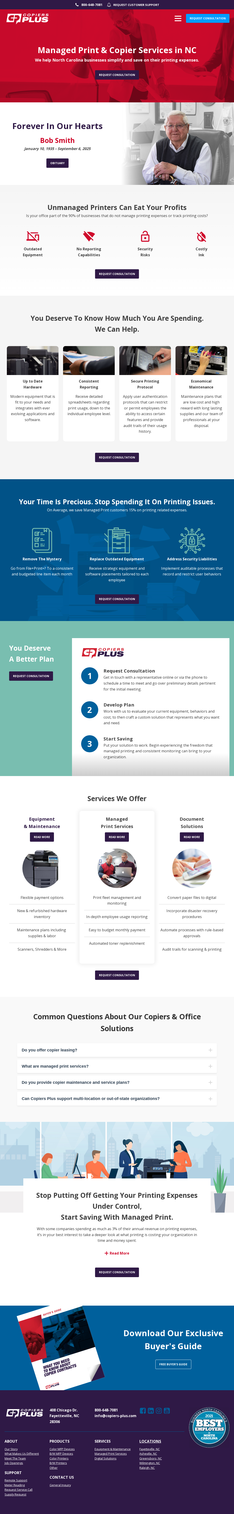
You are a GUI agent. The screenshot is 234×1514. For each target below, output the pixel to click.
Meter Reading (15, 1485)
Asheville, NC (148, 1454)
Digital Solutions (106, 1458)
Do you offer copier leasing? (49, 1050)
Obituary (57, 163)
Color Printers (59, 1458)
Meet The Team (15, 1458)
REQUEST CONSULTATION (117, 1272)
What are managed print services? (55, 1066)
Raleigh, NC (147, 1468)
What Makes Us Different (22, 1454)
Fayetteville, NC (149, 1449)
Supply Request (15, 1494)
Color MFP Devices (62, 1449)
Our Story (11, 1449)
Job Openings (14, 1463)
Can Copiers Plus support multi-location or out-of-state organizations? (91, 1098)
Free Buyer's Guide (173, 1364)
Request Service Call (18, 1490)
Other (54, 1468)
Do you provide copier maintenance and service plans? (76, 1082)
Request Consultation (208, 18)
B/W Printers (58, 1463)
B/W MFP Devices (61, 1454)
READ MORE (42, 837)
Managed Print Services (111, 1454)
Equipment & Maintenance (113, 1449)
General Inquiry (60, 1485)
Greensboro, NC (150, 1458)
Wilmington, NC (149, 1463)
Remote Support (16, 1480)
